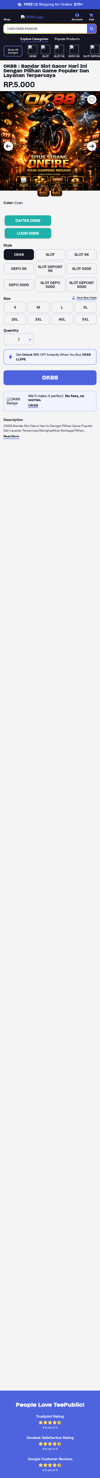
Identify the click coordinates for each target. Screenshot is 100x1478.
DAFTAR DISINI (28, 221)
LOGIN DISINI (28, 233)
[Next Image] (91, 146)
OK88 (50, 377)
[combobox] (45, 28)
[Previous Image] (8, 146)
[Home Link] (32, 17)
